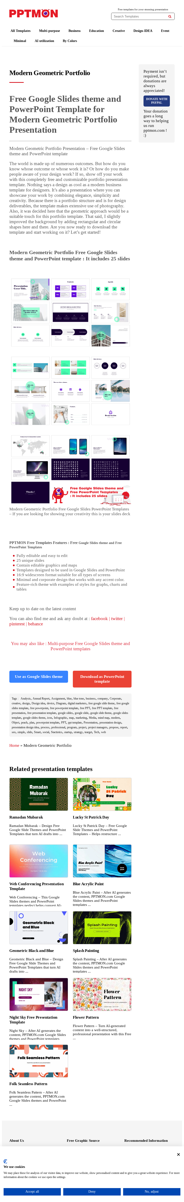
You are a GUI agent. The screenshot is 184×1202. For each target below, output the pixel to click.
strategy (78, 732)
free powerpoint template (64, 708)
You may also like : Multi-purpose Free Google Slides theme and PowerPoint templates (70, 646)
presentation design (110, 722)
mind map (103, 717)
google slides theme (34, 717)
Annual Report (41, 698)
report (123, 727)
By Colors (70, 41)
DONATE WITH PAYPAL (156, 100)
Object (15, 722)
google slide (81, 713)
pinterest (17, 623)
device (50, 703)
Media (92, 717)
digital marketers (77, 703)
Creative (119, 31)
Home (14, 745)
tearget (88, 732)
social (46, 732)
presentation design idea (25, 727)
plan (31, 722)
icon (49, 717)
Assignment (58, 698)
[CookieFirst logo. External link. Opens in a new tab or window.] (5, 1161)
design (26, 703)
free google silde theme (101, 703)
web (103, 732)
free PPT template (102, 708)
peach (24, 722)
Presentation (91, 722)
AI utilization (44, 41)
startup (68, 732)
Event (165, 31)
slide (29, 732)
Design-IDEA (142, 31)
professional (58, 727)
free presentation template (41, 713)
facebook (99, 618)
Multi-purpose (49, 31)
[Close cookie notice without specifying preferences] (178, 1154)
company (103, 698)
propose (113, 727)
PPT (63, 722)
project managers (97, 727)
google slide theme (100, 713)
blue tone (79, 698)
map (71, 717)
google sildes (65, 713)
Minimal (20, 41)
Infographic (60, 717)
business (91, 698)
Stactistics (56, 732)
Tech (96, 732)
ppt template (75, 722)
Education (96, 31)
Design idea (38, 703)
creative (16, 703)
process (45, 727)
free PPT (85, 708)
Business (74, 31)
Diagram (61, 703)
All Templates (20, 31)
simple (21, 732)
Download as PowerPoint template (102, 679)
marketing (81, 717)
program (72, 727)
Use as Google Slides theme (39, 676)
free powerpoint (39, 708)
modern (115, 717)
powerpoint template (47, 722)
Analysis (26, 698)
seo (14, 732)
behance (35, 623)
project (82, 727)
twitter (117, 618)
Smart (37, 732)
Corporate (115, 698)
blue (69, 698)
